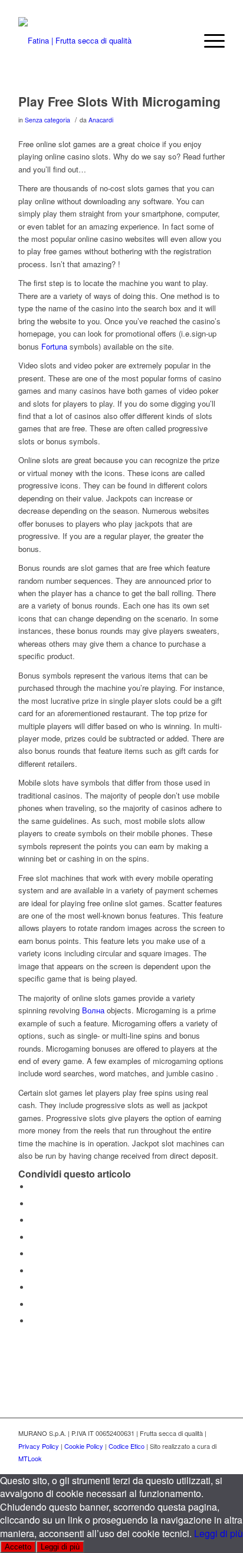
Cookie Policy (83, 1446)
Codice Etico (127, 1446)
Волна (93, 1010)
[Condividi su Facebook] (33, 1186)
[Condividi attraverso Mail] (33, 1320)
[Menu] (208, 40)
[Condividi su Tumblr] (33, 1270)
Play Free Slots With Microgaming (119, 101)
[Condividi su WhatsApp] (33, 1220)
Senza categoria (47, 119)
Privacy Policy (38, 1446)
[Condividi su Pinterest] (33, 1237)
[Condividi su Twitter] (33, 1203)
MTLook (30, 1458)
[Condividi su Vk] (33, 1287)
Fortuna (54, 346)
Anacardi (100, 119)
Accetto (18, 1546)
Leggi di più (218, 1533)
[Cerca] (180, 40)
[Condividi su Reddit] (33, 1304)
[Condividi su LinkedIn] (33, 1253)
